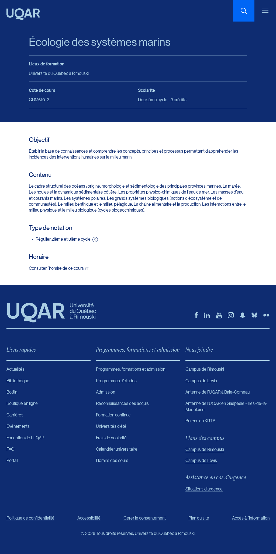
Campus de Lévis (201, 460)
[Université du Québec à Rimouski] (23, 14)
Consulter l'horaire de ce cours (56, 268)
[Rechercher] (243, 11)
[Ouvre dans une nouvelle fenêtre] (196, 315)
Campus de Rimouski (204, 449)
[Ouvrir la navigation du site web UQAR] (265, 11)
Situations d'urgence (204, 489)
